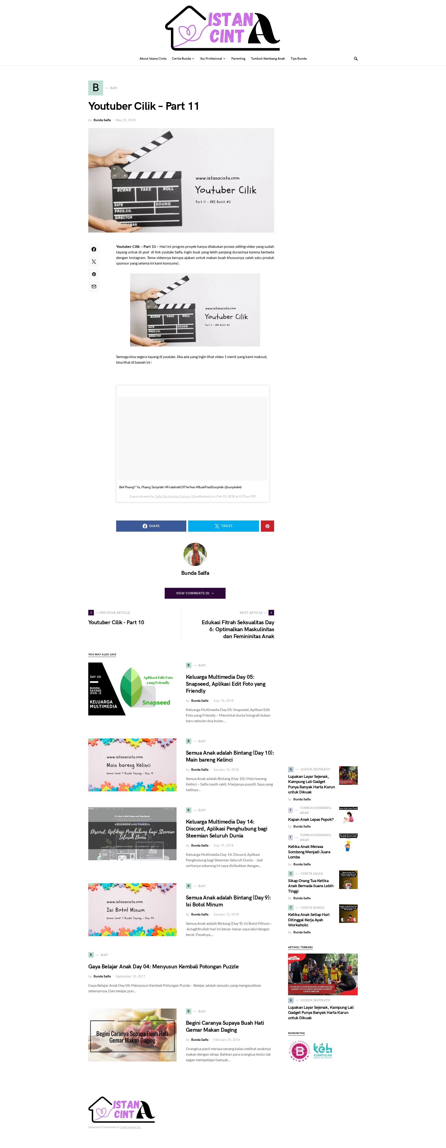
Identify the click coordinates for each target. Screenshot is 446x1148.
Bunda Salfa (102, 120)
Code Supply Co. (130, 1127)
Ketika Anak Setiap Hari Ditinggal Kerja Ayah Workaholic (309, 920)
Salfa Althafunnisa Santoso (172, 496)
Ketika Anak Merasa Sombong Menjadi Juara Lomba (309, 852)
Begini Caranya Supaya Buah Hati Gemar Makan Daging (225, 1026)
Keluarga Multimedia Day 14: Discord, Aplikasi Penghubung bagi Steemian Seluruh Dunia (226, 828)
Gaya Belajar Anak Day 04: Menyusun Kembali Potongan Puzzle (163, 966)
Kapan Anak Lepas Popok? (311, 819)
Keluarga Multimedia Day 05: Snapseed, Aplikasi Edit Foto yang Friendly (225, 684)
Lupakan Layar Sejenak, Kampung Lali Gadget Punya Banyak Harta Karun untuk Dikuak (311, 784)
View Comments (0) (193, 593)
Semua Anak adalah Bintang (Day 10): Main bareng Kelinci (230, 756)
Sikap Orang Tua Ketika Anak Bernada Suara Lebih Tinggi (310, 886)
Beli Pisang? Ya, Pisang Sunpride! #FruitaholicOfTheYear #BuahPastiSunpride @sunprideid (180, 487)
